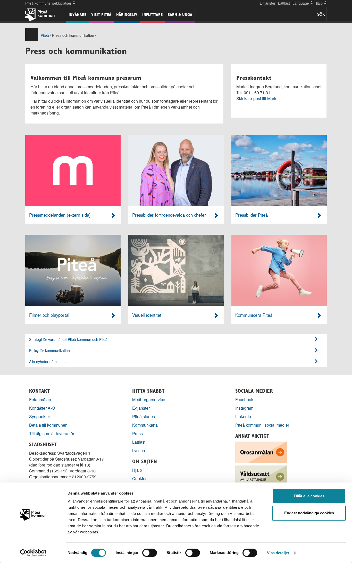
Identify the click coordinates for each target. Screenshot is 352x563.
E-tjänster (267, 3)
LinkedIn (243, 416)
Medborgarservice (148, 399)
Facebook (244, 399)
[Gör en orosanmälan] (261, 452)
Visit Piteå (101, 14)
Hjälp (137, 470)
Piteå (45, 35)
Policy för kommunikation (49, 350)
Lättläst (284, 3)
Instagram (244, 408)
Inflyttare (152, 14)
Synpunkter (39, 416)
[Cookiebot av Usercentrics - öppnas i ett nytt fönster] (33, 553)
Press (137, 433)
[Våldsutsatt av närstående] (261, 476)
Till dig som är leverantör (52, 433)
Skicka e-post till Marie (257, 98)
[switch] (149, 553)
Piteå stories (143, 416)
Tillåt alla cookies (309, 496)
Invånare (77, 14)
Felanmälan (40, 399)
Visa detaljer (278, 553)
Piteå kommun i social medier (262, 425)
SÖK (321, 14)
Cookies (139, 478)
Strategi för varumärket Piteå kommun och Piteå (68, 339)
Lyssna (138, 450)
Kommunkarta (145, 425)
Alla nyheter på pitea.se (48, 361)
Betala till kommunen (48, 425)
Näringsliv (126, 14)
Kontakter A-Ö (42, 408)
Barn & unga (179, 14)
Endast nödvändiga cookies (309, 513)
